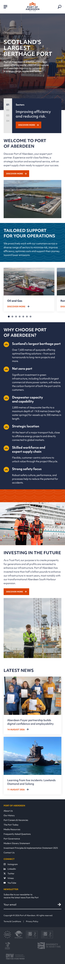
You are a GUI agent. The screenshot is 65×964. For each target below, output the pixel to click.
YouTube (12, 882)
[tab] (7, 105)
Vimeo (11, 878)
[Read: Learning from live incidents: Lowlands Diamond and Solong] (32, 765)
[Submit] (59, 904)
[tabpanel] (36, 115)
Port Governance (12, 838)
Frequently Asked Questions (17, 834)
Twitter (11, 873)
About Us (8, 810)
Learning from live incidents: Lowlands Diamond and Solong (31, 782)
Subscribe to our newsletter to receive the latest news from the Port (21, 896)
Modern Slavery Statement (17, 843)
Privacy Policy (32, 921)
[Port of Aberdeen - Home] (32, 6)
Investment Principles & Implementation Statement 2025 (31, 847)
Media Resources (12, 829)
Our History (9, 815)
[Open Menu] (5, 7)
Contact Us (9, 852)
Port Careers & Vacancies (16, 820)
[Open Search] (59, 7)
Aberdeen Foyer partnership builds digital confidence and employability (30, 722)
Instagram (13, 864)
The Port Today (11, 824)
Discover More (26, 125)
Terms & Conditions (12, 921)
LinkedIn (12, 868)
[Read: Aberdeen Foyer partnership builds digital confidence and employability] (32, 705)
